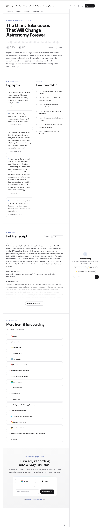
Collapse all (21, 329)
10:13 (20, 214)
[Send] (97, 277)
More (42, 11)
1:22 (19, 124)
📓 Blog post (91, 271)
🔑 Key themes (80, 271)
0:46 (17, 281)
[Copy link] (70, 6)
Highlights (10, 11)
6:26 (19, 193)
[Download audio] (82, 6)
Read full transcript (33, 303)
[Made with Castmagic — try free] (10, 6)
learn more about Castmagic (34, 499)
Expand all (11, 329)
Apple (46, 481)
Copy (48, 237)
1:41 (19, 151)
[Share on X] (74, 6)
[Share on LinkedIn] (78, 6)
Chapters (18, 11)
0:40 (18, 271)
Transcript (36, 11)
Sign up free (90, 6)
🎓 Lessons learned (79, 268)
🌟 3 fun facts (92, 268)
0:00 (19, 106)
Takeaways (27, 11)
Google (26, 481)
